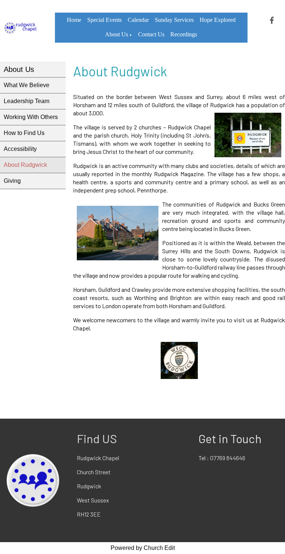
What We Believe (26, 85)
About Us (116, 34)
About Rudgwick (25, 165)
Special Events (104, 20)
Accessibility (20, 149)
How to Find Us (24, 133)
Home (74, 20)
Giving (12, 181)
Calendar (138, 20)
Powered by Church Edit (143, 548)
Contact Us (151, 34)
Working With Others (31, 117)
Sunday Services (174, 20)
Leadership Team (26, 101)
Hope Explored (218, 20)
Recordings (183, 34)
